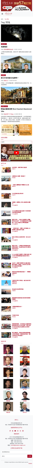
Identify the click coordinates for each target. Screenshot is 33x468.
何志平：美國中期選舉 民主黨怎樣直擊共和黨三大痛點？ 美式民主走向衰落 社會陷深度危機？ (21, 264)
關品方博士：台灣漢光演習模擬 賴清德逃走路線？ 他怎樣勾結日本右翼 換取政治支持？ (21, 247)
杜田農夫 (3, 75)
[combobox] (16, 142)
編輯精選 (14, 283)
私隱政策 (30, 463)
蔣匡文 (6, 80)
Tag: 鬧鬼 (7, 19)
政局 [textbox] (3, 142)
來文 (13, 274)
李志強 (14, 316)
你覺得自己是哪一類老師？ (19, 176)
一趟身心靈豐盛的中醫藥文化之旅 (20, 184)
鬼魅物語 (4, 47)
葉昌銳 (14, 177)
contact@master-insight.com (18, 445)
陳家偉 (14, 186)
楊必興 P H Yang (8, 114)
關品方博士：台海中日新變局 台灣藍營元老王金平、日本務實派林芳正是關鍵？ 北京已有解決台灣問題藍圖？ (21, 221)
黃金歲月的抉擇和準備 (17, 289)
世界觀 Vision (4, 106)
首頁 (2, 19)
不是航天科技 (15, 315)
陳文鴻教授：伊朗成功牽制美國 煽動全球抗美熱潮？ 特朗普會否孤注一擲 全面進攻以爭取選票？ (21, 334)
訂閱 (29, 456)
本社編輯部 (15, 205)
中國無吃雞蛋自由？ (17, 306)
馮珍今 (14, 169)
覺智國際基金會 (8, 49)
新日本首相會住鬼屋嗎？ (10, 78)
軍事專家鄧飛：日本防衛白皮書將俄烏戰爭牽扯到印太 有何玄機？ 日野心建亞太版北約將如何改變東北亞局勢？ (21, 325)
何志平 (14, 195)
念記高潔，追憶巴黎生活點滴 (19, 167)
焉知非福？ (3, 44)
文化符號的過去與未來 (17, 193)
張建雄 (14, 290)
